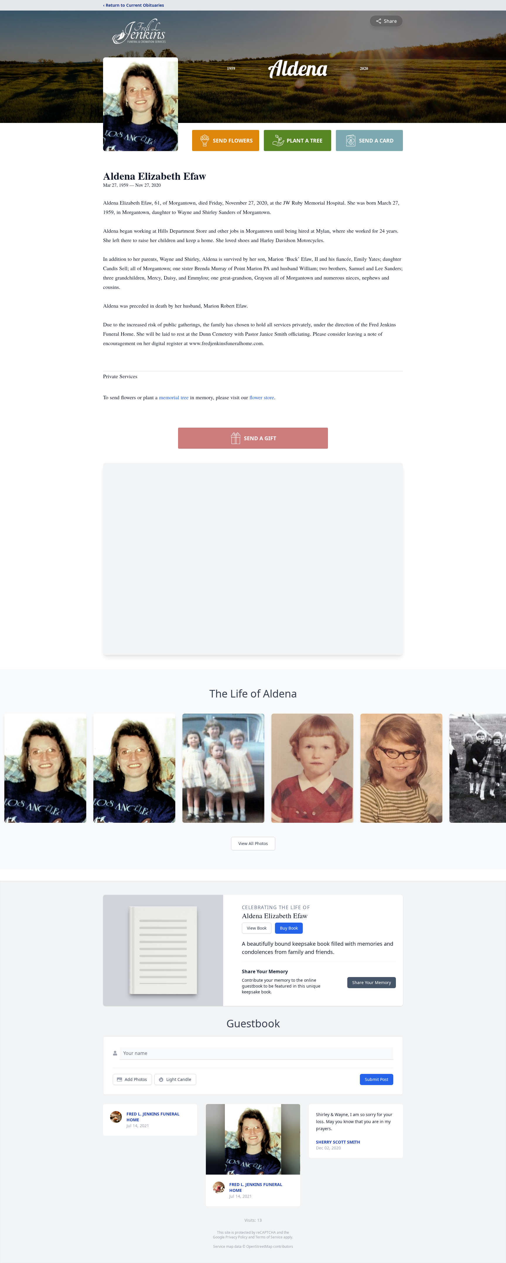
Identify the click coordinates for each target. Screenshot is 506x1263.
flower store (261, 397)
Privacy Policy (236, 1237)
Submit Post (376, 1079)
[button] (253, 1139)
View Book (256, 928)
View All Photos (253, 843)
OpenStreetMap (259, 1246)
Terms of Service (269, 1237)
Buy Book (289, 928)
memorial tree (174, 397)
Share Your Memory (371, 982)
